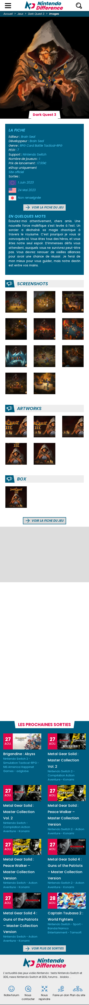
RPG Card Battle (31, 146)
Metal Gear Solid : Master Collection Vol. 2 (63, 760)
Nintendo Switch (34, 154)
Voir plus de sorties (47, 948)
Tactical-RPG (53, 146)
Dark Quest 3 (36, 14)
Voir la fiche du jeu (47, 207)
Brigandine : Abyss (19, 753)
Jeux (20, 14)
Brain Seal (28, 137)
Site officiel (16, 172)
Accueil (8, 14)
